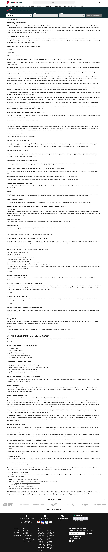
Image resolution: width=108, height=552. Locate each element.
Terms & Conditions (27, 533)
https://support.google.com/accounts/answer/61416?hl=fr (27, 483)
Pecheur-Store (50, 532)
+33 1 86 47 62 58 (27, 524)
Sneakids (49, 539)
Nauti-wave (40, 548)
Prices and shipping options (29, 539)
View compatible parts (93, 15)
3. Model (61, 13)
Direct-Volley (41, 535)
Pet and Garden (50, 533)
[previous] (105, 500)
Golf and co (40, 541)
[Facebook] (70, 541)
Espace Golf (41, 536)
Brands (81, 6)
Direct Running (41, 533)
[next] (107, 500)
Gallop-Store (41, 539)
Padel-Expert (50, 530)
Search (54, 2)
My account (16, 530)
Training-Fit (49, 542)
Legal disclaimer (27, 536)
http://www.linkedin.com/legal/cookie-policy (23, 484)
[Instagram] (73, 541)
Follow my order (17, 533)
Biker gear (70, 6)
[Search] (35, 2)
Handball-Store (41, 542)
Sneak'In (49, 538)
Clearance (76, 6)
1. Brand (8, 13)
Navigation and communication (60, 6)
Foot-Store (40, 538)
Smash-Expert (50, 536)
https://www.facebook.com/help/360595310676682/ (26, 479)
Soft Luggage (31, 6)
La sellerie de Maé (42, 545)
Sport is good (50, 541)
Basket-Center (41, 530)
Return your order (63, 521)
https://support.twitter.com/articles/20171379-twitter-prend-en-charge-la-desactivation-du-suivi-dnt (35, 481)
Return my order (17, 535)
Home (8, 19)
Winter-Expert (50, 548)
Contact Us (9, 49)
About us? (25, 530)
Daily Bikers (40, 532)
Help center (16, 532)
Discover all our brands (54, 509)
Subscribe (90, 533)
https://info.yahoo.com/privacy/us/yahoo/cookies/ (24, 486)
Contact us (27, 520)
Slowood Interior (50, 535)
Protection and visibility (47, 6)
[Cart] (99, 2)
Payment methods (27, 538)
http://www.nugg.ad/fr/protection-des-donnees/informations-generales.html (25, 463)
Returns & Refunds (27, 535)
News (7, 6)
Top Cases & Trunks (14, 6)
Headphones (38, 6)
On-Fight (40, 550)
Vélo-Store (49, 547)
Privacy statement (27, 541)
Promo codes (17, 536)
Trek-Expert (49, 544)
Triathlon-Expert (50, 545)
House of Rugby (41, 544)
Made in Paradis (41, 547)
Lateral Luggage (23, 6)
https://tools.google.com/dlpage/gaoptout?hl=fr (19, 465)
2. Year (34, 13)
